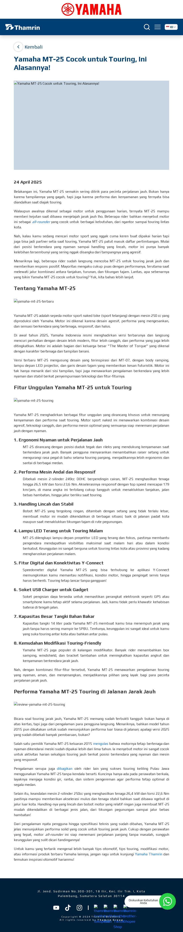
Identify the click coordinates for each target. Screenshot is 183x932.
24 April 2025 (28, 181)
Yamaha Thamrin (148, 854)
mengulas (100, 744)
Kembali (34, 47)
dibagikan (64, 768)
